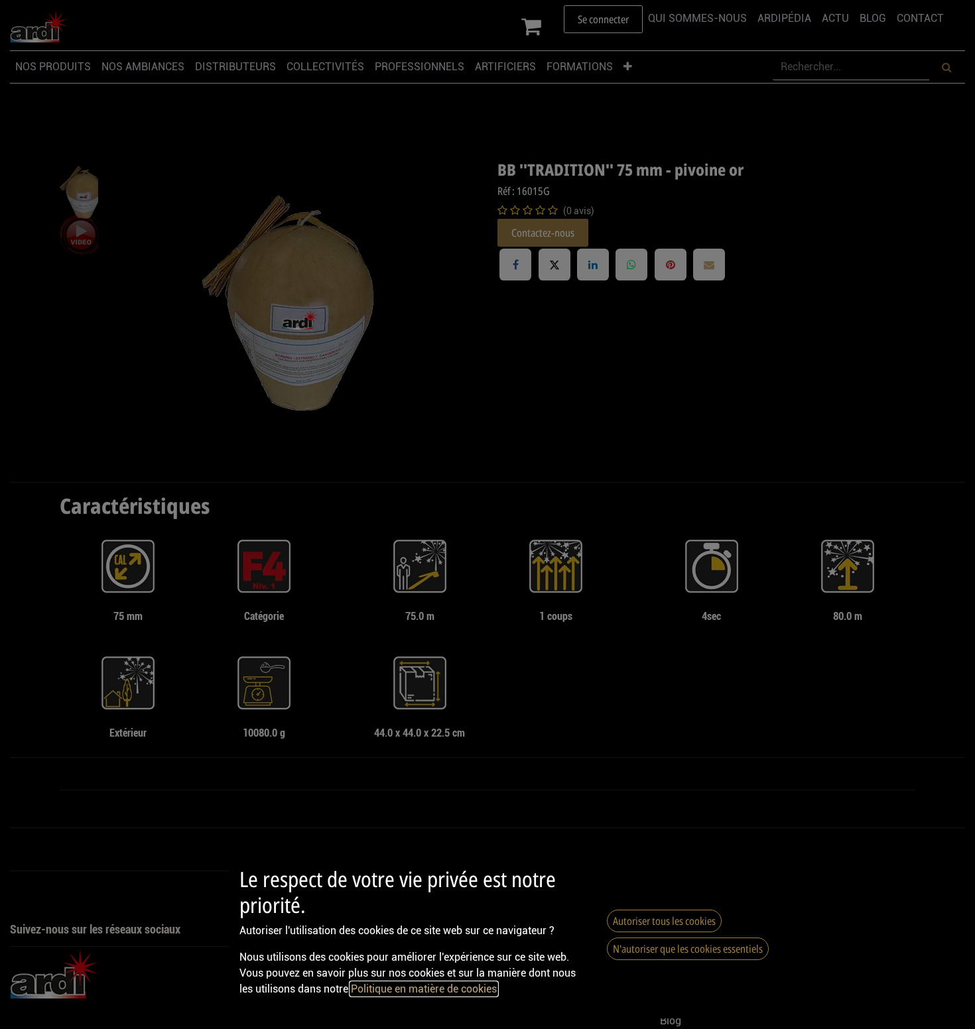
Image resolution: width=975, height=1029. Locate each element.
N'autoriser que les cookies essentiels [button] (688, 948)
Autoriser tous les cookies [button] (664, 921)
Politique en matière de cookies (424, 989)
